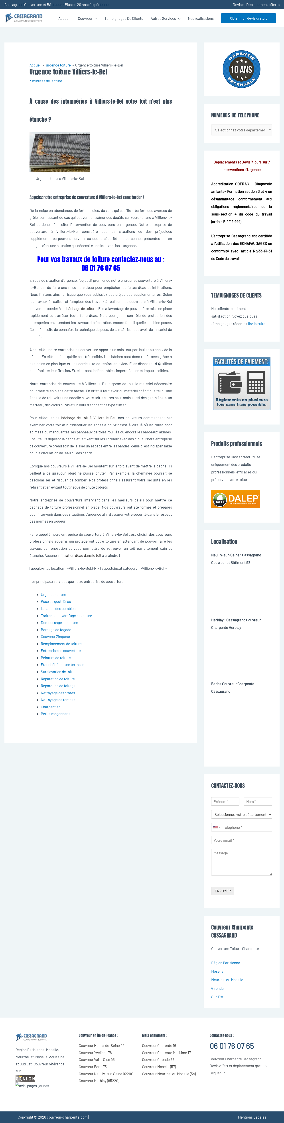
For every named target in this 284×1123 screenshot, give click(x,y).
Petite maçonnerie (56, 713)
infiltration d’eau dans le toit (79, 555)
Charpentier (50, 706)
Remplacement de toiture (61, 643)
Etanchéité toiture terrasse (62, 664)
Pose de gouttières (56, 601)
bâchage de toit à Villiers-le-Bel (87, 417)
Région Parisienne (225, 962)
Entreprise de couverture (61, 650)
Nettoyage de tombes (58, 699)
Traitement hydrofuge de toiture (66, 615)
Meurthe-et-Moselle (227, 979)
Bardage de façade (56, 629)
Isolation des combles (58, 608)
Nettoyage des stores (58, 692)
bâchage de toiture (81, 308)
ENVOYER (223, 891)
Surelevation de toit (56, 671)
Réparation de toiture (58, 678)
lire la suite (256, 323)
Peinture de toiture (56, 657)
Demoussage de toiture (59, 622)
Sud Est (217, 996)
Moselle (217, 971)
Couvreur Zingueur (55, 636)
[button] (248, 18)
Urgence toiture (53, 594)
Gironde (217, 988)
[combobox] (216, 827)
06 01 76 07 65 (232, 1045)
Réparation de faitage (58, 685)
